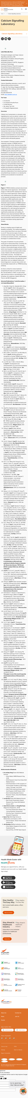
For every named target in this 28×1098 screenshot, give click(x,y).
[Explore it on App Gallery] (8, 887)
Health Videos (22, 1030)
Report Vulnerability (5, 1053)
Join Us (17, 1016)
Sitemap (3, 1049)
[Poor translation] (5, 1078)
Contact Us (18, 1013)
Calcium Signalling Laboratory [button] (12, 34)
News (2, 1016)
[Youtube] (14, 1039)
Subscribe (7, 939)
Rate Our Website (18, 1049)
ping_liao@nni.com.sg (11, 94)
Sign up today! (8, 912)
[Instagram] (6, 1039)
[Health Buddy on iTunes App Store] (8, 878)
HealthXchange (8, 1030)
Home (2, 13)
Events (3, 1020)
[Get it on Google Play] (8, 882)
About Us (3, 1013)
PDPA (15, 1046)
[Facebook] (2, 1039)
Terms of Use (4, 1046)
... (5, 13)
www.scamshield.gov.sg (17, 5)
